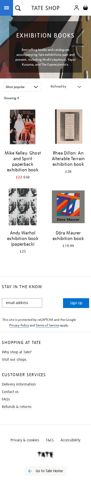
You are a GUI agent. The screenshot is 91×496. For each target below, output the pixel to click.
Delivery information (19, 384)
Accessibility (70, 440)
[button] (18, 8)
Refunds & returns (17, 406)
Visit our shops (14, 359)
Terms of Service (47, 325)
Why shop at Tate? (17, 352)
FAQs (6, 399)
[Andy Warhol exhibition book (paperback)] (23, 208)
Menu (7, 7)
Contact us (10, 392)
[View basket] (85, 8)
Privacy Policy (19, 325)
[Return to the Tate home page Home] (46, 9)
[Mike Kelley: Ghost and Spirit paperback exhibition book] (23, 128)
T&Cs (50, 440)
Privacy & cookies (24, 440)
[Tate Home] (45, 454)
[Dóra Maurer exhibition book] (68, 208)
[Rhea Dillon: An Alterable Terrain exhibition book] (68, 128)
